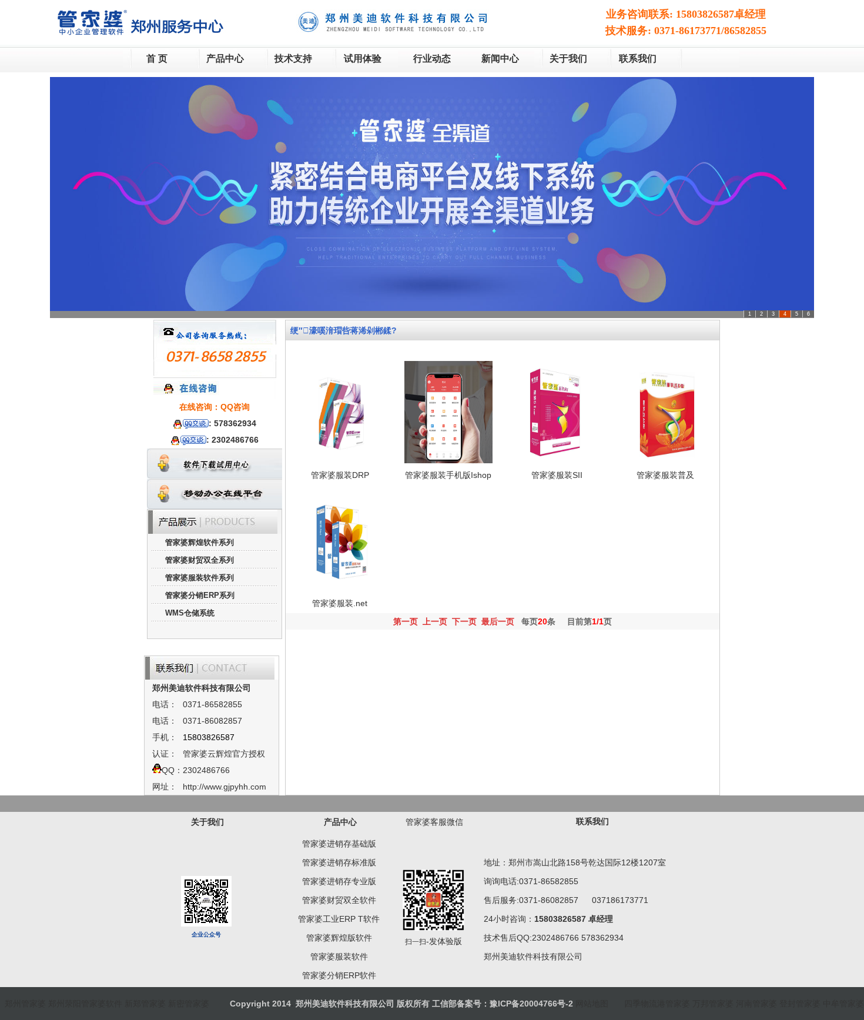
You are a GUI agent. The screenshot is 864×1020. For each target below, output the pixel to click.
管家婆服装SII (556, 475)
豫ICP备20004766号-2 (531, 1003)
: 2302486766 (232, 439)
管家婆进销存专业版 (339, 881)
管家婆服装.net (339, 603)
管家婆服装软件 (339, 956)
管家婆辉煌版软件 (339, 937)
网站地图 (591, 1003)
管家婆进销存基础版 (339, 843)
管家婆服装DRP (340, 475)
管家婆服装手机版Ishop (448, 475)
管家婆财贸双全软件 (339, 900)
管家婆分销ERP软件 (339, 975)
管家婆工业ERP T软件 (339, 919)
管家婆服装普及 (665, 475)
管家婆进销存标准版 (339, 862)
